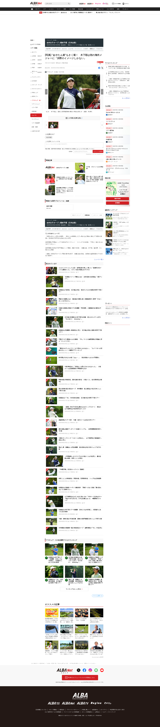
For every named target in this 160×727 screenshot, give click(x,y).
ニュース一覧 (98, 259)
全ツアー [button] (38, 9)
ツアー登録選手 (36, 123)
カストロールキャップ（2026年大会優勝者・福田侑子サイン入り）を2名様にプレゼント (117, 313)
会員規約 (94, 709)
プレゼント (125, 9)
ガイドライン (104, 709)
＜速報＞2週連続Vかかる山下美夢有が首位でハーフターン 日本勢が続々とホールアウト (119, 92)
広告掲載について (40, 709)
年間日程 (34, 111)
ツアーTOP (35, 107)
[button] (74, 270)
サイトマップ (111, 712)
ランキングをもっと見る (73, 589)
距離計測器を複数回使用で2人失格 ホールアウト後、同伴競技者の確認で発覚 (119, 67)
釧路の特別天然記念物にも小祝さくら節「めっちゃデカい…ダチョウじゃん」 (119, 86)
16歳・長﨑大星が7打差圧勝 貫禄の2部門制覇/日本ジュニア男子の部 (80, 519)
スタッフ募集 (52, 709)
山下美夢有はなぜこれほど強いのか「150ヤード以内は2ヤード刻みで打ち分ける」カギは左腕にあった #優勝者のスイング (83, 498)
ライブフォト (35, 119)
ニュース (34, 115)
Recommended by (96, 657)
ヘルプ (104, 712)
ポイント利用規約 (86, 712)
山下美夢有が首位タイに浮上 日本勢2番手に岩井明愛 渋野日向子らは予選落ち (119, 73)
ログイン (127, 3)
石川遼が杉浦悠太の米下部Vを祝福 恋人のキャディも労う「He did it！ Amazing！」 (75, 560)
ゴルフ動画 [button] (72, 9)
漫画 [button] (65, 9)
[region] (36, 91)
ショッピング (89, 9)
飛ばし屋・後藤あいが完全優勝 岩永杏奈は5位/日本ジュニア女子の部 (75, 582)
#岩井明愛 (61, 72)
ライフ (58, 9)
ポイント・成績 (98, 215)
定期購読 (117, 202)
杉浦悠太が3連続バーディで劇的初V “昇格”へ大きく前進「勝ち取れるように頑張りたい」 (95, 560)
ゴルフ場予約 (110, 9)
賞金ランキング (76, 215)
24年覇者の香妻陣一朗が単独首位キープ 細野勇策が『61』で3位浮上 (80, 528)
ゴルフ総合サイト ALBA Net (37, 663)
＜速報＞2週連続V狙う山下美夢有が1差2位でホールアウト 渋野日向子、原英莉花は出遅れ (119, 80)
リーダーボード (56, 48)
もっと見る (125, 98)
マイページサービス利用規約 (71, 712)
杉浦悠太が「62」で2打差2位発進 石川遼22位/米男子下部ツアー (79, 398)
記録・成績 (35, 127)
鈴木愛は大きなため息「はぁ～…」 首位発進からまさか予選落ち (79, 357)
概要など (92, 48)
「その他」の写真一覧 (51, 663)
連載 (118, 9)
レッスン (51, 9)
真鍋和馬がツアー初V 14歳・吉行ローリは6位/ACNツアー (77, 420)
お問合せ (97, 712)
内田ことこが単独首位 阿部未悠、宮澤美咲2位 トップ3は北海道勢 (80, 478)
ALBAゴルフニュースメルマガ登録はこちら (81, 677)
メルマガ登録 (117, 3)
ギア (44, 9)
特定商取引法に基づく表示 (117, 709)
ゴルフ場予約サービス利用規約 (53, 712)
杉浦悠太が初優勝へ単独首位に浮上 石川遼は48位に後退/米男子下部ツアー (95, 582)
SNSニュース (100, 9)
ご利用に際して (85, 709)
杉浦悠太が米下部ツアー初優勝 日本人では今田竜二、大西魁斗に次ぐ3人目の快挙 (55, 560)
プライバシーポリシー (73, 709)
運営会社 (62, 709)
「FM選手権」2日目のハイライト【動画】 (72, 469)
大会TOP (48, 48)
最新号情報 (117, 198)
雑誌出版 (80, 9)
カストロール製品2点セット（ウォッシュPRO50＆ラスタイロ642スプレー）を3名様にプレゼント (117, 307)
